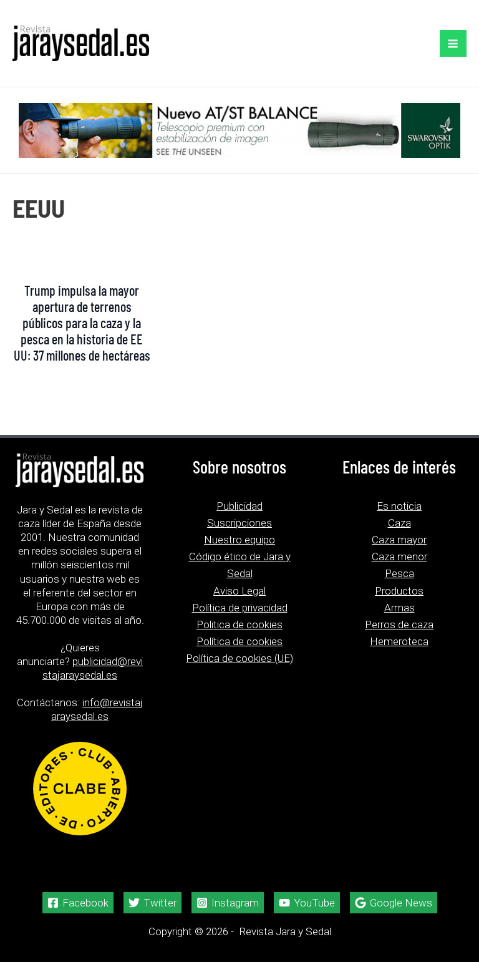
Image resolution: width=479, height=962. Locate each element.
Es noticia (399, 506)
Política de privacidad (240, 607)
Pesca (399, 573)
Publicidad (239, 506)
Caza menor (399, 556)
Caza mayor (399, 539)
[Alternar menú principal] (453, 43)
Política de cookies (239, 641)
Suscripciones (239, 523)
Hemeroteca (399, 641)
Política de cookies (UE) (239, 658)
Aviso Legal (239, 591)
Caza (399, 523)
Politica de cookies (239, 624)
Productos (399, 591)
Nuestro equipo (239, 539)
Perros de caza (399, 624)
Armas (399, 607)
